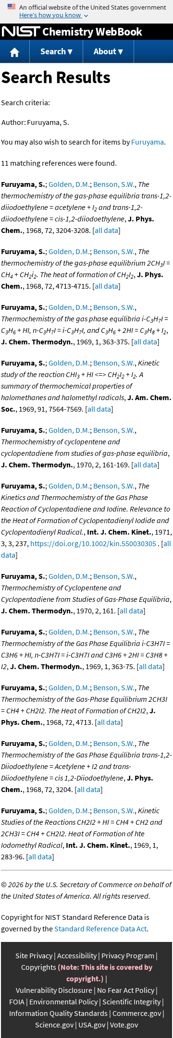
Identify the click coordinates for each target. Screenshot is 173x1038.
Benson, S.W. (114, 184)
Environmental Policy (63, 1001)
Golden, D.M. (69, 184)
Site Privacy (33, 955)
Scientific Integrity (131, 1001)
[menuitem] (15, 51)
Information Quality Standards (58, 1013)
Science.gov (54, 1024)
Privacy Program (127, 955)
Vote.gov (124, 1024)
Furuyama (147, 142)
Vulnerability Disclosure (54, 990)
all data (106, 230)
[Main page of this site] (15, 51)
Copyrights (38, 967)
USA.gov (91, 1024)
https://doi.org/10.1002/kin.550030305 (93, 543)
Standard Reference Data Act (100, 928)
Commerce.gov (136, 1013)
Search (53, 51)
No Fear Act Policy (125, 990)
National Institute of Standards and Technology (21, 31)
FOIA (17, 1001)
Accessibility (77, 955)
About (105, 51)
